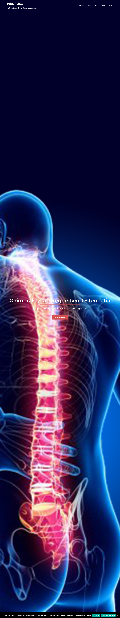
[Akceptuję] (118, 615)
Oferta (96, 5)
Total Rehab (15, 3)
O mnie (90, 5)
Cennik (103, 5)
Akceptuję (96, 615)
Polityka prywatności (108, 615)
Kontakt (110, 5)
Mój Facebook (60, 317)
